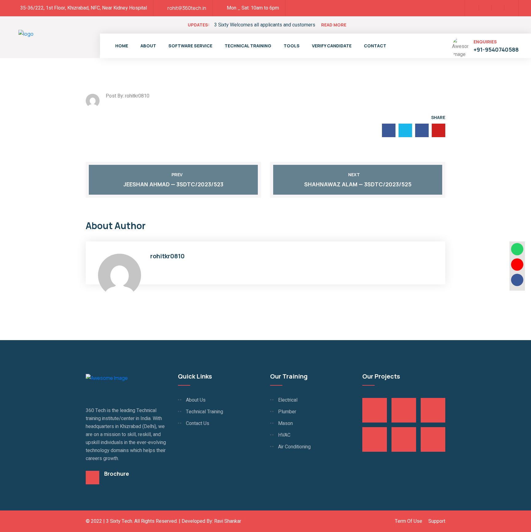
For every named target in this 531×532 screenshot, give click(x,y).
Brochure (116, 473)
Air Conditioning (294, 447)
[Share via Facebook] (517, 280)
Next (354, 174)
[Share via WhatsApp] (517, 249)
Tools (292, 46)
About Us (196, 400)
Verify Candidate (332, 46)
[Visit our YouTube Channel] (517, 264)
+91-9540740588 (496, 49)
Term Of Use (408, 521)
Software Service (190, 46)
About (148, 46)
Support (436, 521)
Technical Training (248, 46)
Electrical (287, 400)
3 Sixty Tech (119, 521)
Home (121, 46)
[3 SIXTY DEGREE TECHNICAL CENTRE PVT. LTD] (25, 43)
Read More (333, 25)
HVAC (284, 435)
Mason (285, 423)
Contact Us (197, 423)
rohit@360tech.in (186, 8)
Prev (177, 174)
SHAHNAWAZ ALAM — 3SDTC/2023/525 (357, 184)
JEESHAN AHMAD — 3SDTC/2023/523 (173, 184)
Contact (375, 46)
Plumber (287, 411)
